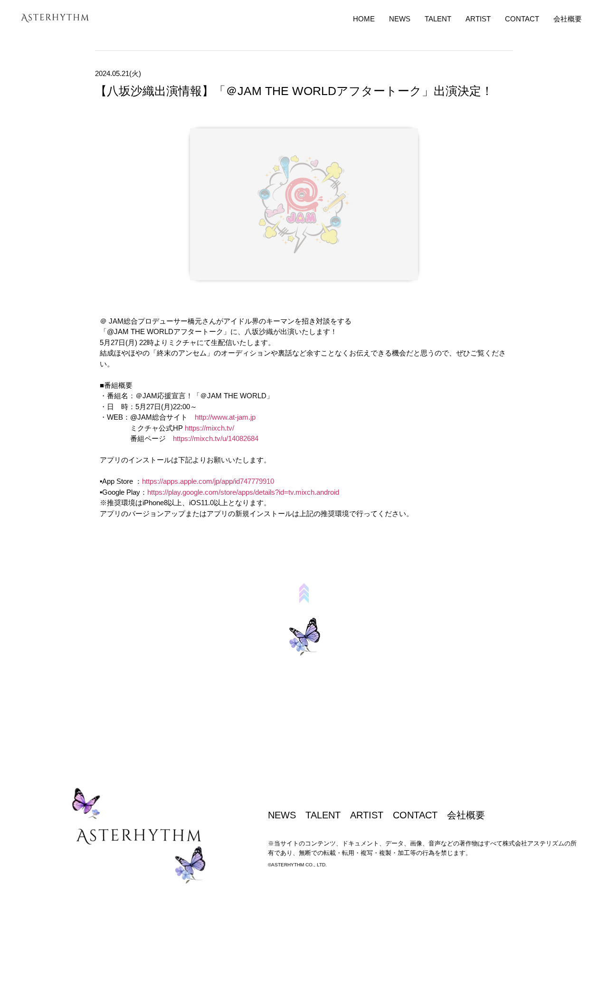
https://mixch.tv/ (209, 428)
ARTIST (478, 19)
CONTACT (522, 19)
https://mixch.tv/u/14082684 (215, 438)
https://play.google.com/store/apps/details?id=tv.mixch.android (243, 492)
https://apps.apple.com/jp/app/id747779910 (208, 481)
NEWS (399, 19)
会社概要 (567, 19)
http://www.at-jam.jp (225, 417)
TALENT (438, 19)
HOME (364, 19)
